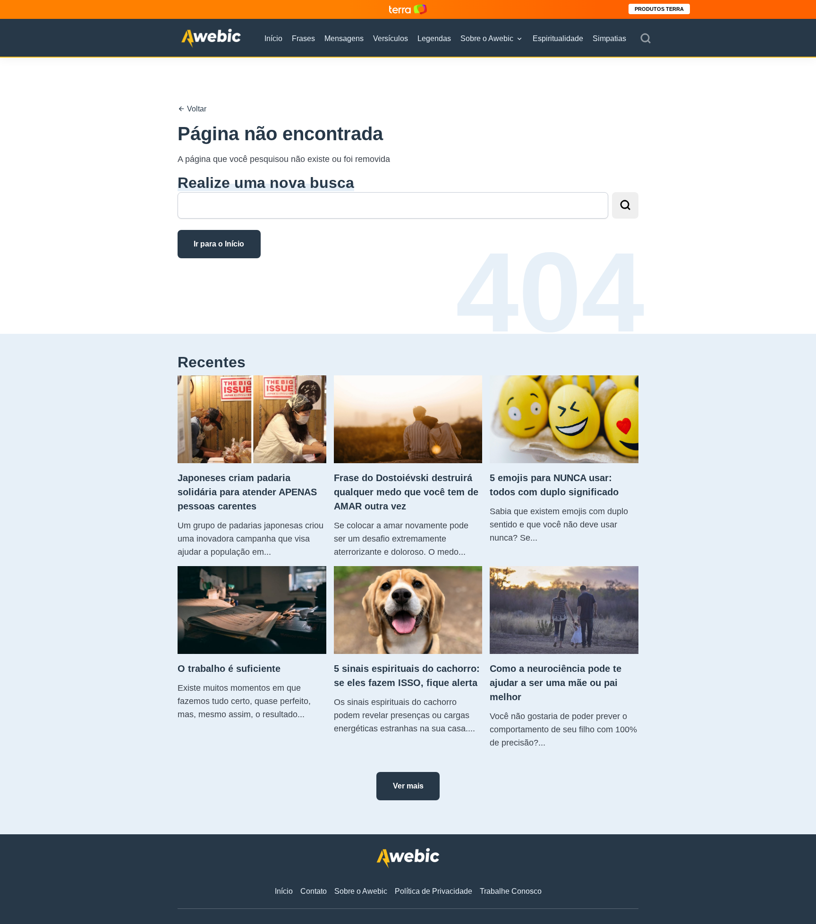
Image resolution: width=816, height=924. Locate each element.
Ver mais (408, 786)
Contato (313, 891)
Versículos (390, 38)
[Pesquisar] (645, 38)
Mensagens (344, 38)
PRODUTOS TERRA (659, 9)
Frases (303, 38)
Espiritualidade (558, 38)
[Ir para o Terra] (408, 9)
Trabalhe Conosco (511, 891)
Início (273, 38)
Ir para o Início (219, 244)
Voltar (195, 109)
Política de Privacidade (433, 891)
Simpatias (609, 38)
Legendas (434, 38)
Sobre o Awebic (486, 38)
